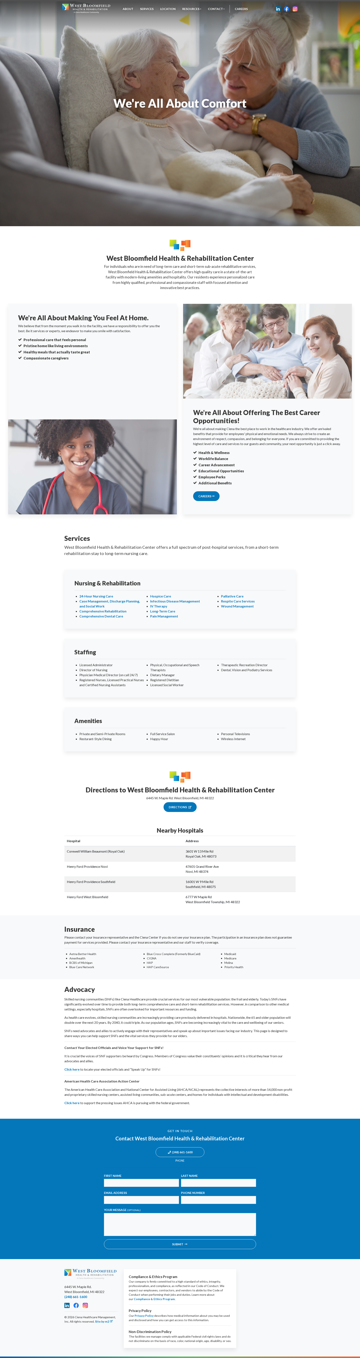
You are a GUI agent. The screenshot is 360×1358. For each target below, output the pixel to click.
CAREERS (205, 496)
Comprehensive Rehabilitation (102, 611)
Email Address (115, 1193)
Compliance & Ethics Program (154, 1299)
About (128, 9)
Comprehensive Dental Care (101, 616)
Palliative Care (232, 596)
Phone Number (193, 1193)
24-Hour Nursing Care (96, 596)
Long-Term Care (162, 611)
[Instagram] (295, 8)
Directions (178, 807)
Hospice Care (160, 596)
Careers (241, 9)
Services (147, 9)
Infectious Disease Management (175, 601)
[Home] (86, 9)
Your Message (122, 1210)
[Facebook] (286, 8)
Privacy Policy (144, 1315)
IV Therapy (158, 606)
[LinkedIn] (278, 8)
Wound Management (237, 606)
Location (168, 9)
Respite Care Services (238, 601)
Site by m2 (102, 1321)
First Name (112, 1175)
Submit (177, 1244)
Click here (72, 1069)
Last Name (189, 1175)
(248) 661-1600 (182, 1152)
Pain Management (164, 616)
